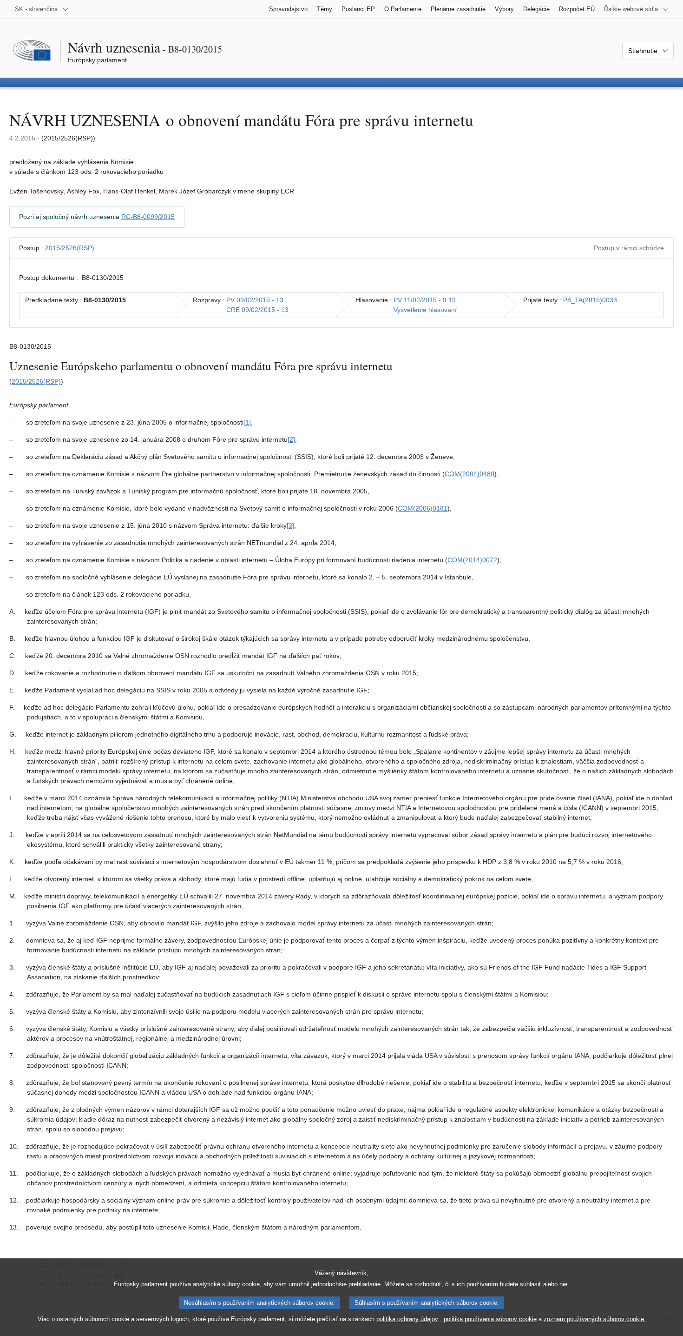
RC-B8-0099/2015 (148, 216)
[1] (247, 422)
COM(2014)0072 (472, 560)
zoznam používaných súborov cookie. (595, 1319)
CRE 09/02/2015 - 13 (257, 309)
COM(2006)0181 (422, 508)
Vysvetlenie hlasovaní (425, 309)
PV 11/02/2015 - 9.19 (425, 300)
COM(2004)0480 (469, 474)
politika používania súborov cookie (490, 1319)
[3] (290, 525)
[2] (291, 439)
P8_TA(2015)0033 (590, 300)
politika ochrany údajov (407, 1319)
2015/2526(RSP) (69, 248)
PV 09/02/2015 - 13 (254, 300)
